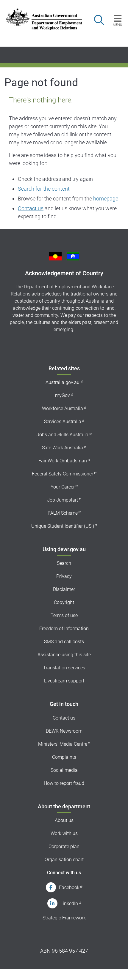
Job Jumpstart (62, 500)
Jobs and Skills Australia (62, 434)
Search (64, 563)
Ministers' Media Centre (62, 744)
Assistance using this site (64, 654)
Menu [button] (117, 24)
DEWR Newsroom (64, 731)
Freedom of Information (64, 628)
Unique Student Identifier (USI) (62, 526)
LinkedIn (69, 903)
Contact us (30, 208)
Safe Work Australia (62, 447)
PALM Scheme (63, 513)
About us (64, 820)
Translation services (64, 668)
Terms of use (64, 615)
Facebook (69, 887)
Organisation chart (64, 859)
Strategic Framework (64, 918)
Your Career (63, 487)
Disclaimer (64, 589)
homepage (105, 198)
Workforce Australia (62, 408)
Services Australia (62, 421)
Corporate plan (64, 846)
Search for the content (44, 189)
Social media (64, 770)
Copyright (64, 602)
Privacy (64, 576)
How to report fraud (64, 783)
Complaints (64, 757)
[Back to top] (115, 956)
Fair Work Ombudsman (62, 461)
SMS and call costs (64, 641)
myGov (62, 395)
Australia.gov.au (62, 382)
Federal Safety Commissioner (62, 474)
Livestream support (64, 681)
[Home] (40, 19)
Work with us (64, 833)
